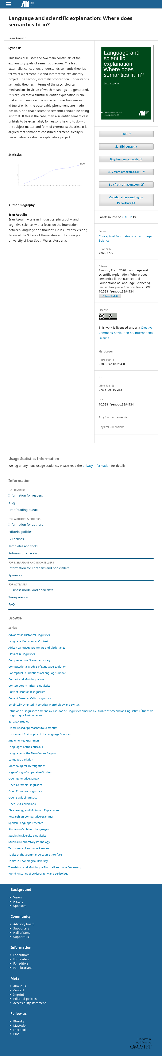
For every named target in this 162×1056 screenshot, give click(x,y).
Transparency (18, 597)
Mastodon (20, 1025)
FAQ (11, 604)
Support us (21, 937)
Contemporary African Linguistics (29, 685)
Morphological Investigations (26, 766)
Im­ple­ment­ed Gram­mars (23, 740)
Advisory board (24, 924)
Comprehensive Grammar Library (29, 660)
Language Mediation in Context (28, 641)
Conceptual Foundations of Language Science (37, 673)
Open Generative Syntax (23, 778)
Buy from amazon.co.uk (124, 172)
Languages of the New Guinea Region (32, 753)
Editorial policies (20, 531)
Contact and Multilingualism (26, 679)
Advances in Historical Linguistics (29, 635)
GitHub (127, 217)
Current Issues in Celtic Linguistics (29, 698)
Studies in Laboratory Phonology (29, 842)
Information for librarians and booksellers (38, 568)
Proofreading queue (23, 510)
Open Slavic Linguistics (22, 797)
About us (19, 986)
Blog (11, 502)
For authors (21, 955)
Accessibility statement (29, 1003)
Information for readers (25, 495)
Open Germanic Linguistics (25, 785)
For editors (20, 963)
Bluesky (18, 1021)
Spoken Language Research (25, 823)
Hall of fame (21, 933)
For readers (21, 959)
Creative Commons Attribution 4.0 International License (126, 332)
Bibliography (128, 146)
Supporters (21, 928)
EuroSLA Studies (18, 721)
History (18, 902)
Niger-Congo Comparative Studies (29, 772)
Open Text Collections (22, 804)
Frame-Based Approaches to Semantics (32, 728)
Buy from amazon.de (124, 159)
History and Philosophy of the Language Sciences (39, 734)
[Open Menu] (8, 4)
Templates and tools (23, 546)
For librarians (22, 968)
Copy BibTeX (111, 296)
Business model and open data (30, 590)
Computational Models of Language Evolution (37, 666)
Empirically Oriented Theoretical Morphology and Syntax (44, 704)
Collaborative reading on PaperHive (126, 200)
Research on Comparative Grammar (30, 816)
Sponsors (15, 575)
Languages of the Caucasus (25, 747)
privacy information (96, 466)
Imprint (18, 994)
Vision (17, 897)
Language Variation (20, 759)
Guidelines (16, 539)
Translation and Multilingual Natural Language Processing (44, 867)
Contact (18, 990)
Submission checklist (23, 553)
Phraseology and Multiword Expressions (33, 810)
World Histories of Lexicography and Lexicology (38, 873)
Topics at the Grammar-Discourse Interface (35, 854)
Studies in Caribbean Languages (28, 829)
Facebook (19, 1030)
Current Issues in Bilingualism (26, 692)
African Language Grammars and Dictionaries (36, 647)
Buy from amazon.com (124, 184)
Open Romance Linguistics (25, 791)
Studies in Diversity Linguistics (27, 835)
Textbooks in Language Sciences (28, 848)
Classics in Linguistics (21, 654)
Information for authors (25, 524)
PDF (124, 134)
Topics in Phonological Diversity (28, 861)
